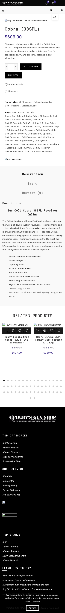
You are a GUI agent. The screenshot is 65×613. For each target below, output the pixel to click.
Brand (32, 183)
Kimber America (10, 551)
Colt (55, 116)
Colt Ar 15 (37, 123)
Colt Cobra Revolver (15, 133)
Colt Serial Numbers (48, 144)
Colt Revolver (12, 144)
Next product (60, 10)
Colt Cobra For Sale (46, 130)
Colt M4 (9, 140)
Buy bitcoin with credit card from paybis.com (25, 584)
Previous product (52, 10)
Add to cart (30, 66)
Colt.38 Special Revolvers (39, 151)
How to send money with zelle (17, 575)
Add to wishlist (16, 84)
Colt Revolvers (29, 105)
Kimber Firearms (11, 452)
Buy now (13, 75)
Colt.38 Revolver (41, 147)
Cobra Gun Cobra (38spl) (18, 116)
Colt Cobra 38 (12, 126)
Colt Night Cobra (24, 140)
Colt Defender (12, 137)
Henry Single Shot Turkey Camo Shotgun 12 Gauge (48, 339)
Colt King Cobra (46, 137)
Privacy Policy (9, 485)
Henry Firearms (10, 447)
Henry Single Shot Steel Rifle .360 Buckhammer (17, 339)
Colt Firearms (12, 105)
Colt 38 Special (13, 123)
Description (32, 174)
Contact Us (8, 481)
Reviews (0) (32, 193)
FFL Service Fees (11, 494)
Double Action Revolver (28, 256)
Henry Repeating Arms (14, 555)
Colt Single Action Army (19, 147)
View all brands (10, 560)
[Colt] (13, 160)
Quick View (13, 330)
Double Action (24, 268)
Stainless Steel (31, 276)
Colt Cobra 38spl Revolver (20, 130)
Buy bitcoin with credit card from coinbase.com (27, 589)
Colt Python (41, 140)
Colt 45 (26, 123)
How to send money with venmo (18, 580)
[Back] (5, 10)
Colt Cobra (50, 123)
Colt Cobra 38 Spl (31, 126)
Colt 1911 (38, 119)
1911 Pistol (18, 112)
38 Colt (30, 112)
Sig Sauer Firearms (12, 456)
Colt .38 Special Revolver (18, 119)
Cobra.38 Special (42, 116)
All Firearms (25, 102)
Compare (13, 91)
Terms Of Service (11, 490)
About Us (7, 476)
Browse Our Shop (11, 461)
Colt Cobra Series (43, 102)
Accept (32, 608)
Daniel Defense (10, 546)
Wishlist (48, 2)
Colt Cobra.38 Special (39, 133)
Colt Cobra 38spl (50, 126)
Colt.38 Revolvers (14, 151)
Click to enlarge (55, 17)
